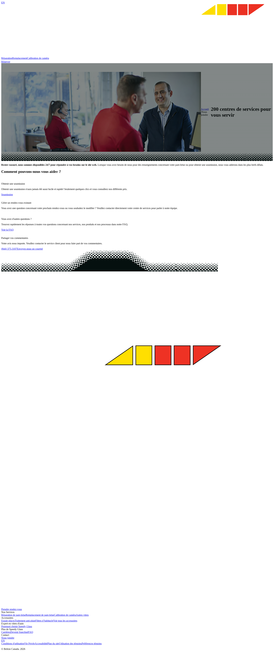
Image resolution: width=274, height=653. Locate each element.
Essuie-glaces (8, 620)
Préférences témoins (92, 643)
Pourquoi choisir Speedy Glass (16, 626)
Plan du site (53, 643)
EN (3, 2)
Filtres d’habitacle (44, 620)
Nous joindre (7, 637)
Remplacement (19, 58)
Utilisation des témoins (70, 643)
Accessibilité (41, 643)
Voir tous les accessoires (65, 620)
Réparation (6, 58)
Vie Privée (29, 643)
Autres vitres (82, 615)
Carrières (5, 632)
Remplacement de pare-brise (40, 615)
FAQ (30, 632)
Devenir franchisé (19, 632)
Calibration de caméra (38, 58)
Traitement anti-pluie (25, 620)
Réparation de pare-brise (13, 615)
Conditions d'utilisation (12, 643)
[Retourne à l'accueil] (137, 55)
